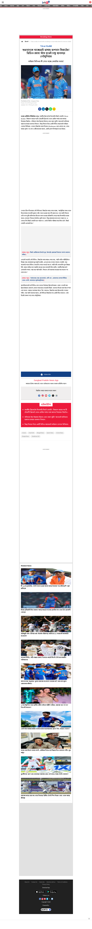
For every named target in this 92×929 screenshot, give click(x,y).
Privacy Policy (46, 884)
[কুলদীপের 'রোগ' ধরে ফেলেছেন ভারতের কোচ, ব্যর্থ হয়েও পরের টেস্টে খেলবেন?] (46, 764)
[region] (46, 21)
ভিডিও (68, 6)
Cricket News (59, 433)
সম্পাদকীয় (75, 6)
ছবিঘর (62, 6)
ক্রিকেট (26, 42)
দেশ (23, 6)
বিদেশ (28, 6)
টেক (87, 6)
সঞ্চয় (82, 6)
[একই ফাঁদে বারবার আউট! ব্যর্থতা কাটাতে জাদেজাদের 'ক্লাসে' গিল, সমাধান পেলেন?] (46, 719)
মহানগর (12, 6)
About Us (27, 882)
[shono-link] (90, 2)
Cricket (24, 433)
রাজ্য (18, 6)
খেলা (33, 6)
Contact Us (34, 882)
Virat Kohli (31, 433)
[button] (39, 109)
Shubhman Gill (35, 436)
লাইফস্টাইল (55, 6)
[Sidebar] (3, 2)
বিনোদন (40, 6)
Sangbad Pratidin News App (46, 380)
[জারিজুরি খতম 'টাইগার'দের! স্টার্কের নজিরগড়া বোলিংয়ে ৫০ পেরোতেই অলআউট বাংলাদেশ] (46, 624)
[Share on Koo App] (54, 110)
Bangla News (25, 436)
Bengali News (40, 433)
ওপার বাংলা (47, 6)
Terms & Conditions (62, 882)
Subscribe (41, 882)
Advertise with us (51, 882)
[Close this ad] (89, 918)
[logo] (46, 3)
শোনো (5, 6)
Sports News (50, 433)
